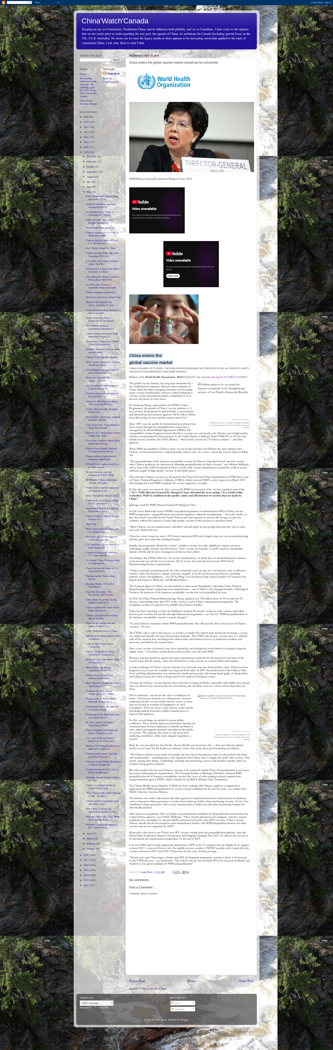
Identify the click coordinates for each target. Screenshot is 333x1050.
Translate (103, 1007)
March (90, 838)
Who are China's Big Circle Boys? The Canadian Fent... (103, 818)
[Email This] (174, 872)
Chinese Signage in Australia (100, 292)
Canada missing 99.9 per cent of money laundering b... (102, 771)
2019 (86, 152)
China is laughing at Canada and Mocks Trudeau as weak (102, 731)
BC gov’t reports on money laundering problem (99, 724)
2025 (86, 122)
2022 (86, 137)
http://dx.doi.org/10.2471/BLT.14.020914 (224, 377)
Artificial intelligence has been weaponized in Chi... (101, 205)
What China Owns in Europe (100, 227)
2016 (86, 865)
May (89, 191)
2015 (86, 870)
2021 (86, 142)
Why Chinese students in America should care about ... (103, 363)
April (89, 833)
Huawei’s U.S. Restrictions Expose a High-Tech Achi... (103, 434)
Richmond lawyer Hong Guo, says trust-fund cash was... (103, 716)
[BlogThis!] (177, 872)
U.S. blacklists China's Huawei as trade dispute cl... (102, 546)
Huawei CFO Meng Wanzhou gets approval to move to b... (103, 747)
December (92, 156)
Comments (179, 1009)
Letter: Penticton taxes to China (101, 631)
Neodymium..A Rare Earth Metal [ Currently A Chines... (103, 270)
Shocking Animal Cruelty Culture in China (102, 779)
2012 (86, 885)
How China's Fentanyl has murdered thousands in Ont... (101, 810)
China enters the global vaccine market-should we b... (101, 601)
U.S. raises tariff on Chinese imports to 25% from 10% (100, 739)
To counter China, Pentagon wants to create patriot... (103, 562)
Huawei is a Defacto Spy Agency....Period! (98, 379)
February (91, 843)
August (90, 176)
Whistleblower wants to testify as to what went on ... (102, 465)
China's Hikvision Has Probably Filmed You (102, 410)
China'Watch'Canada (115, 21)
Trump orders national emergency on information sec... (102, 489)
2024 (86, 127)
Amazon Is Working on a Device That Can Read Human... (102, 403)
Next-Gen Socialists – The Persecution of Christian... (100, 593)
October (91, 166)
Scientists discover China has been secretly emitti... (103, 350)
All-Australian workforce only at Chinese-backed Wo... (102, 387)
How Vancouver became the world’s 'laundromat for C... (103, 684)
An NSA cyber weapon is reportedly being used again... (102, 286)
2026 (86, 116)
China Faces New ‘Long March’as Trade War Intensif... (103, 426)
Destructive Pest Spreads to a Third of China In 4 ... (103, 661)
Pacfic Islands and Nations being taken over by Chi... (102, 197)
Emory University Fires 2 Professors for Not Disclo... (101, 319)
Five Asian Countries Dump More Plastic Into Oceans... (103, 442)
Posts (176, 1003)
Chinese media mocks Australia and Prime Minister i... (101, 755)
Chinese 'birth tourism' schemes (102, 357)
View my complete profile (111, 79)
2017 (86, 860)
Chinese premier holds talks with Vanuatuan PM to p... (102, 254)
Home (191, 980)
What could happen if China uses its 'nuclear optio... (102, 530)
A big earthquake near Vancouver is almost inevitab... (103, 311)
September (92, 171)
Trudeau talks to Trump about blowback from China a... (100, 700)
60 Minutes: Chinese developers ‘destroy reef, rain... (102, 481)
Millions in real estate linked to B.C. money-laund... (101, 826)
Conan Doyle (113, 73)
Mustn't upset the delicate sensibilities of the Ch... (99, 669)
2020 (86, 147)
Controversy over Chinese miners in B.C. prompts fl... (102, 502)
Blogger (184, 1019)
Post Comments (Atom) (154, 988)
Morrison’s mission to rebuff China (103, 297)
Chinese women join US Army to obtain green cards (102, 234)
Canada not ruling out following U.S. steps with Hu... (101, 554)
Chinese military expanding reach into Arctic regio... (102, 802)
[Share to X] (181, 872)
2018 (86, 855)
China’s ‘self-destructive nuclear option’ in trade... (102, 617)
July (89, 181)
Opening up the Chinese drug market (100, 577)
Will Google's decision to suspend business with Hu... (103, 418)
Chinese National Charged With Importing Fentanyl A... (102, 335)
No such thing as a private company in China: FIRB (100, 473)
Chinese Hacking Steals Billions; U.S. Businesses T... (102, 242)
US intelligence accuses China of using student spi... (102, 371)
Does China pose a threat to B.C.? (103, 495)
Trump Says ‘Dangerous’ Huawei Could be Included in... (102, 343)
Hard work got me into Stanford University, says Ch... (101, 538)
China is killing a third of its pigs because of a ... (102, 517)
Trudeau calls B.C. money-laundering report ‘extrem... (101, 692)
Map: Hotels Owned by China (101, 248)
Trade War (91, 524)
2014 (86, 875)
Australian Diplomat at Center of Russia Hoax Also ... (102, 510)
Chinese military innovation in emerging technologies (101, 458)
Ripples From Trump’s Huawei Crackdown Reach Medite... (101, 450)
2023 (86, 132)
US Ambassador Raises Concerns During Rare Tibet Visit (102, 278)
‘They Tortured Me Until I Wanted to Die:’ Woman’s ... (103, 794)
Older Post (245, 980)
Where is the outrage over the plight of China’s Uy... (100, 624)
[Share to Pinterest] (187, 872)
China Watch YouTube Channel (88, 102)
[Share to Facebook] (184, 872)
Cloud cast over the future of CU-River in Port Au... (102, 570)
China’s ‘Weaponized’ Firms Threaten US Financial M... (101, 653)
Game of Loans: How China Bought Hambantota (100, 221)
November (92, 161)
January (91, 848)
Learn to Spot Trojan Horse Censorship (99, 645)
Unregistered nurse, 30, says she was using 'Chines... (102, 708)
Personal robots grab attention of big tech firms (102, 395)
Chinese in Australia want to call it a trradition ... (103, 637)
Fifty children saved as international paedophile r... (101, 327)
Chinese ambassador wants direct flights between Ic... (102, 609)
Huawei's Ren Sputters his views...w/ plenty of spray (100, 303)
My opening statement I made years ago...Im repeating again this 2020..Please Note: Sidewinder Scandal (88, 87)
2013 (86, 880)
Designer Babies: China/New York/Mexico (100, 585)
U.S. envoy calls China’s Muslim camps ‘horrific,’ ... (102, 262)
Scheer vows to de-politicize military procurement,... (99, 676)
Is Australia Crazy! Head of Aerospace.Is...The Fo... (99, 213)
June (89, 186)
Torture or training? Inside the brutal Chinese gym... (101, 786)
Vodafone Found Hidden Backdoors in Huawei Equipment (103, 763)
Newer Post (137, 980)
